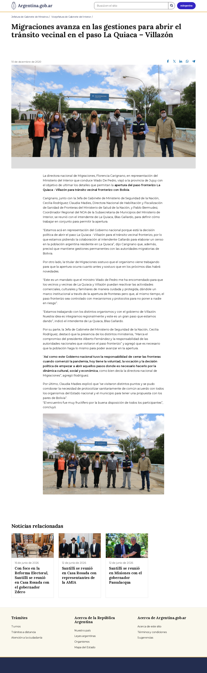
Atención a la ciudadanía (26, 637)
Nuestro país (82, 630)
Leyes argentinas (85, 636)
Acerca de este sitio (149, 626)
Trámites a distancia (23, 632)
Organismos (81, 641)
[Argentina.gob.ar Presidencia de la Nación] (32, 6)
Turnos (16, 626)
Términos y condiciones (152, 632)
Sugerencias (145, 637)
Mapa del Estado (84, 647)
